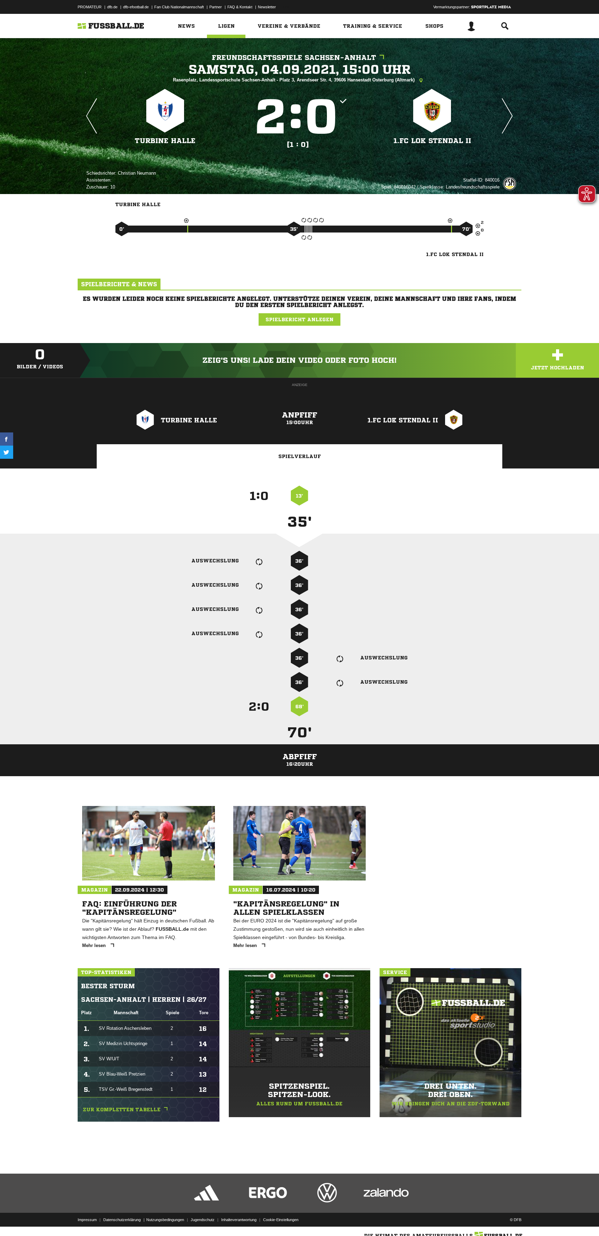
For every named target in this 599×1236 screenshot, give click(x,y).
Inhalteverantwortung (239, 1220)
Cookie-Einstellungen (280, 1220)
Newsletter (267, 7)
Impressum (87, 1220)
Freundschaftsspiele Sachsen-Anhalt (294, 57)
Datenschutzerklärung (122, 1220)
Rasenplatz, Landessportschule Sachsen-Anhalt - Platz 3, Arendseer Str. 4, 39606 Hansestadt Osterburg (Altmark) (294, 79)
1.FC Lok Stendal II (432, 140)
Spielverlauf (299, 456)
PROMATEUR (90, 7)
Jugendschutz (203, 1220)
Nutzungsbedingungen (165, 1220)
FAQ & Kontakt (239, 7)
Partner (215, 7)
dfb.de (112, 7)
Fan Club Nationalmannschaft (179, 7)
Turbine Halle (165, 140)
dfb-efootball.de (136, 7)
